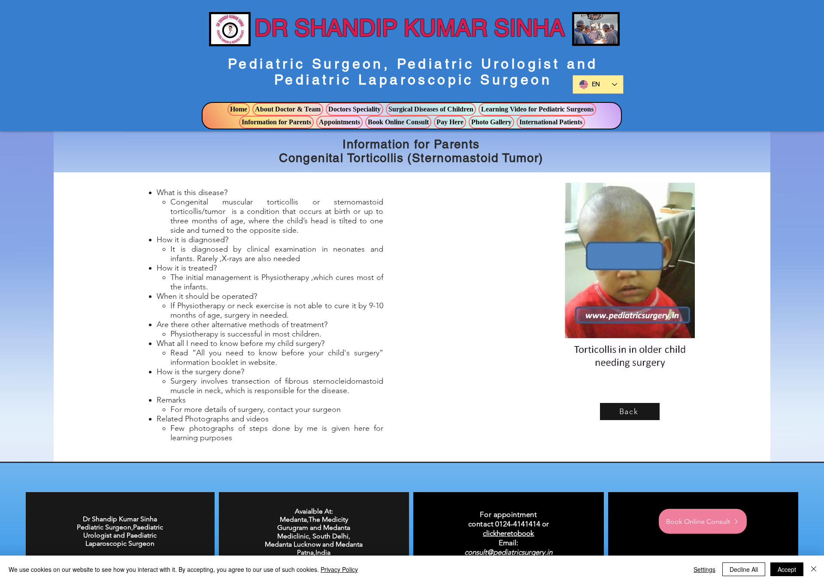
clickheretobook (508, 533)
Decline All (744, 569)
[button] (287, 109)
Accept (787, 569)
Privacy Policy (339, 569)
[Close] (814, 569)
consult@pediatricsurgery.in (508, 552)
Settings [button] (704, 569)
